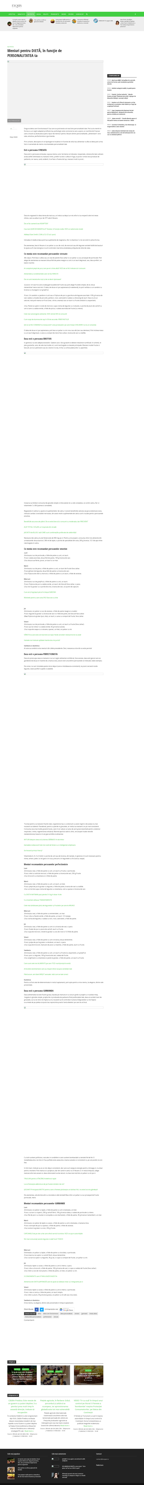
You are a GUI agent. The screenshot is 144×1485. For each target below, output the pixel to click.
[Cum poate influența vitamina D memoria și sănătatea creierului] (74, 21)
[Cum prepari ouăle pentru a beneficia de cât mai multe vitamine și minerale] (52, 21)
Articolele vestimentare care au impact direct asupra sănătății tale (48, 969)
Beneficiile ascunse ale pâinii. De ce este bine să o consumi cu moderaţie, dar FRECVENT (56, 521)
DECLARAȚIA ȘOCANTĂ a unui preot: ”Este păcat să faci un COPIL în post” (73, 1467)
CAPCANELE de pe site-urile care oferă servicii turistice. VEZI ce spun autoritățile (53, 1234)
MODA (39, 14)
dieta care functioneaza (50, 1313)
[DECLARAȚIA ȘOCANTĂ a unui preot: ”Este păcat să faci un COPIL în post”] (56, 1468)
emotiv (77, 1313)
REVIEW (70, 14)
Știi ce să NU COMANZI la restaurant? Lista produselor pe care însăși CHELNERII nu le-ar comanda (60, 325)
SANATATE (21, 14)
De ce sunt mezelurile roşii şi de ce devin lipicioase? (42, 279)
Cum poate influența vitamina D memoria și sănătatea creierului (83, 21)
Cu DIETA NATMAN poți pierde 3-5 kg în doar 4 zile (43, 894)
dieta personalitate (66, 1313)
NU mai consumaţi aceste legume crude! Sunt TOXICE (43, 1239)
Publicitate (99, 1465)
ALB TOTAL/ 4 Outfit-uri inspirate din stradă (40, 527)
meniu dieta (93, 1313)
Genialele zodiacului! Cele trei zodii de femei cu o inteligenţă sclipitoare (50, 845)
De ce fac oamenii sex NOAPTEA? (36, 223)
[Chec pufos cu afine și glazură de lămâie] (31, 21)
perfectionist (47, 1317)
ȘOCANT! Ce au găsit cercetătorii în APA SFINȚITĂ (73, 1460)
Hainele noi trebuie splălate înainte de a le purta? (42, 640)
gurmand (84, 1313)
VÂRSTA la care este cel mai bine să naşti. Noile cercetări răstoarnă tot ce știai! (52, 635)
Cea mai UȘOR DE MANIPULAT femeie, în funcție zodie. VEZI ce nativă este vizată (53, 229)
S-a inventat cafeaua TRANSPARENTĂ (38, 900)
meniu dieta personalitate (33, 1317)
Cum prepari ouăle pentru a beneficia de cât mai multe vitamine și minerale (63, 21)
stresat (56, 1317)
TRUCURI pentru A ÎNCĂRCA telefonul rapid (40, 1179)
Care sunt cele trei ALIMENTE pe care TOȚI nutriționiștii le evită (47, 963)
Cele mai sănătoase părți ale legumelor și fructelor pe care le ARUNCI (49, 905)
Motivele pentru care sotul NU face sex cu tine (41, 598)
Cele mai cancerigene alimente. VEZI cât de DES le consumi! (45, 314)
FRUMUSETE (55, 14)
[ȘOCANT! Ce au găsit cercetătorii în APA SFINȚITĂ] (56, 1461)
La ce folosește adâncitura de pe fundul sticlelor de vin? (44, 1184)
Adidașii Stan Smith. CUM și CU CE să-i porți (40, 234)
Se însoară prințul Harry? (33, 850)
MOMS (64, 14)
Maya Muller (14, 137)
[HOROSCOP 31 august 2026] (96, 21)
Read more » (29, 1431)
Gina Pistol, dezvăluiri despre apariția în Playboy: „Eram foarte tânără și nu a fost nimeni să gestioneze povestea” (127, 23)
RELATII (45, 14)
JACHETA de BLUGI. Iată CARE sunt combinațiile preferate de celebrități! (50, 532)
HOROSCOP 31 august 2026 (106, 21)
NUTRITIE (31, 14)
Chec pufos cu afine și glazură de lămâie (40, 20)
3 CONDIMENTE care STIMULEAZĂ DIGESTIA (40, 1276)
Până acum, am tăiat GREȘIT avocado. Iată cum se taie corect (46, 974)
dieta (39, 1313)
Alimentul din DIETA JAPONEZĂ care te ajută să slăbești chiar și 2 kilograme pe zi (53, 1282)
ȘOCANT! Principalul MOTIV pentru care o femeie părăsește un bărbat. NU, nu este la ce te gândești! (61, 1189)
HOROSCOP (80, 14)
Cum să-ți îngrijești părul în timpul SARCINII (40, 592)
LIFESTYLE (12, 14)
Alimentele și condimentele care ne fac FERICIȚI (41, 274)
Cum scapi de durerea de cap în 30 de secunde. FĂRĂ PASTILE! (46, 319)
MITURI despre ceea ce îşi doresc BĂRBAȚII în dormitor (44, 839)
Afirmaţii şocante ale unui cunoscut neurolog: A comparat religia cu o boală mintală (73, 1475)
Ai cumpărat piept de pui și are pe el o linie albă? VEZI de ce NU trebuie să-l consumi (54, 268)
